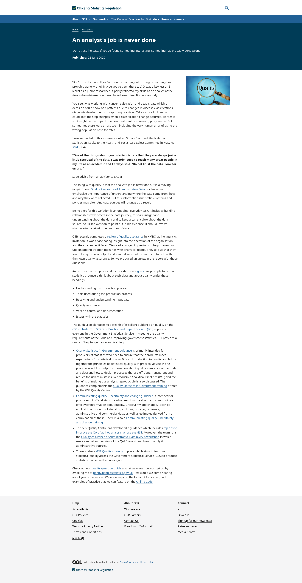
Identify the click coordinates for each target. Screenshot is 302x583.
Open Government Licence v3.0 (136, 562)
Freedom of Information (140, 526)
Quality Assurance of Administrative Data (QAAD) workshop (120, 437)
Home (75, 29)
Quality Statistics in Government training (140, 386)
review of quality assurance (125, 236)
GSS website (80, 329)
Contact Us (131, 521)
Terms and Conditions (87, 532)
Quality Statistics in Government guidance (104, 350)
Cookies (77, 521)
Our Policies (80, 515)
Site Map (78, 538)
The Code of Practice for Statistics (135, 19)
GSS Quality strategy (109, 451)
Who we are (132, 509)
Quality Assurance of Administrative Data (118, 189)
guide (141, 271)
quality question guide (106, 468)
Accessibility (80, 509)
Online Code (144, 481)
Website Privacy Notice (87, 526)
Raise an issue (187, 526)
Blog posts (87, 29)
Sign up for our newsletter (195, 521)
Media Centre (186, 532)
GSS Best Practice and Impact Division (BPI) (124, 329)
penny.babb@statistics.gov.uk (113, 473)
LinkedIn (183, 515)
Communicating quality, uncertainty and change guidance (114, 396)
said (75, 147)
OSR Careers (132, 515)
